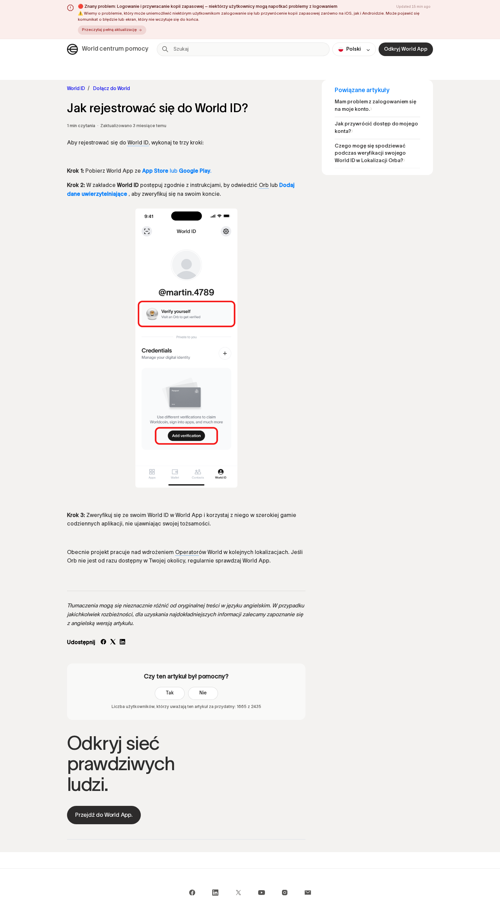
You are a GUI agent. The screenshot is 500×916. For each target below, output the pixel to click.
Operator (187, 552)
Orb (264, 185)
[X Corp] (113, 643)
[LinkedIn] (122, 643)
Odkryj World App (406, 49)
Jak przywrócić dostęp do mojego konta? (376, 128)
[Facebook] (103, 643)
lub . (177, 171)
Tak (170, 693)
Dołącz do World (111, 89)
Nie (203, 693)
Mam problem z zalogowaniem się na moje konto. (375, 106)
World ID (76, 89)
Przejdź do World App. (104, 815)
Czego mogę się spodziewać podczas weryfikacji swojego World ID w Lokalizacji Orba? (370, 153)
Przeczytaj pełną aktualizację (109, 30)
